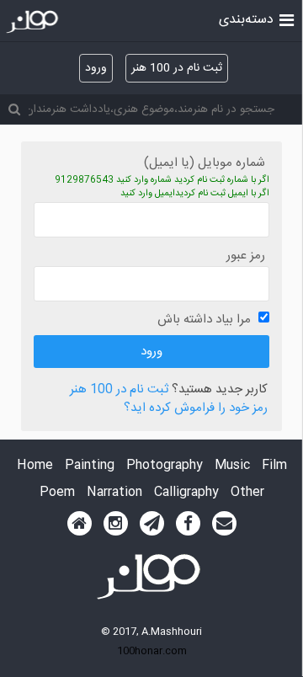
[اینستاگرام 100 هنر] (116, 523)
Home (35, 466)
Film (274, 466)
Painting (89, 466)
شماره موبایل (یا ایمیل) (204, 162)
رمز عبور (245, 255)
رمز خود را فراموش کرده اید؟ (196, 408)
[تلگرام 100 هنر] (152, 523)
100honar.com (152, 650)
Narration (114, 493)
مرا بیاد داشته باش (204, 319)
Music (232, 466)
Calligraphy (186, 493)
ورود (96, 68)
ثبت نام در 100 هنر (176, 68)
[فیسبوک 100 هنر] (188, 523)
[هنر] (286, 19)
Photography (164, 466)
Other (247, 493)
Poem (57, 493)
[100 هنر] (34, 22)
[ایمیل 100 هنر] (224, 523)
